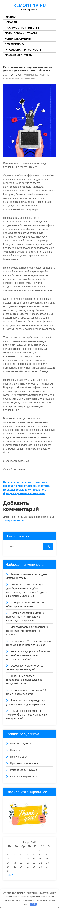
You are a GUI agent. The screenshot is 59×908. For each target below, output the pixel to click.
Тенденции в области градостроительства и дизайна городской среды (24, 679)
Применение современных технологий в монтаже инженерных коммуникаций (26, 714)
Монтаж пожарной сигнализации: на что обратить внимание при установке (27, 630)
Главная (11, 16)
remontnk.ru (29, 5)
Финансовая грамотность (23, 49)
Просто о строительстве (22, 27)
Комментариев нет (37, 74)
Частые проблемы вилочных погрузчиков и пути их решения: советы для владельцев (25, 616)
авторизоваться (13, 520)
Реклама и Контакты (18, 55)
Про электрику (14, 44)
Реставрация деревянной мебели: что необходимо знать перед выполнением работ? (28, 655)
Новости (11, 22)
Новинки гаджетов (18, 38)
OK (33, 904)
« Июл (9, 875)
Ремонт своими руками (21, 33)
